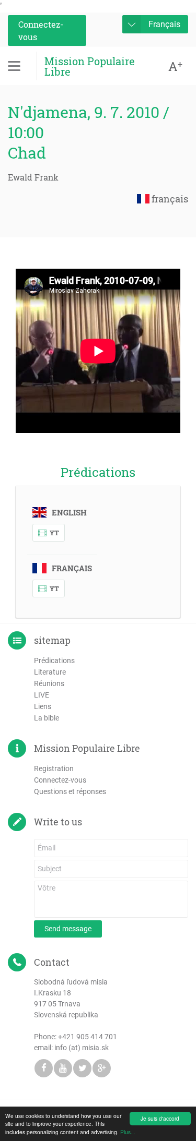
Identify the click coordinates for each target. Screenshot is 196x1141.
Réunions (49, 683)
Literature (50, 672)
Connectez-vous (40, 30)
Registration (54, 768)
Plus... (127, 1132)
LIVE (41, 695)
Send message (67, 928)
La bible (46, 718)
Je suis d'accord (160, 1118)
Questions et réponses (70, 791)
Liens (42, 706)
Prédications (54, 660)
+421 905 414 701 (87, 1036)
